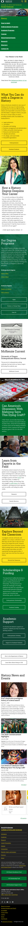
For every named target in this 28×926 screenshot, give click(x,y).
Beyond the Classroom (14, 560)
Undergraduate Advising (14, 635)
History (4, 18)
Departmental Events (8, 38)
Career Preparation (6, 843)
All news (23, 785)
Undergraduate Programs (9, 27)
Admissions (4, 834)
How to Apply (5, 23)
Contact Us (5, 49)
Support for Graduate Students (14, 642)
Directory (4, 45)
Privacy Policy (4, 912)
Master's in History (6, 289)
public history (14, 483)
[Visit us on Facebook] (2, 902)
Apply (14, 299)
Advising (3, 846)
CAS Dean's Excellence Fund (14, 872)
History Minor (5, 277)
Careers (3, 914)
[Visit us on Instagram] (10, 902)
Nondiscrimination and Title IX (8, 908)
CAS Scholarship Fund (14, 878)
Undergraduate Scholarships (14, 600)
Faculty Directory (14, 501)
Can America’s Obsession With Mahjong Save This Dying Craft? (13, 766)
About (2, 858)
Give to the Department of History (14, 656)
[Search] (22, 1)
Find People (4, 919)
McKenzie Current (14, 371)
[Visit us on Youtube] (7, 902)
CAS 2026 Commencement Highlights (11, 735)
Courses (3, 34)
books (19, 478)
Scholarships (4, 849)
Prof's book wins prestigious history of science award (12, 699)
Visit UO (14, 312)
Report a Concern (5, 906)
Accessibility (4, 910)
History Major (4, 273)
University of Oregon (7, 922)
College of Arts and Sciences (11, 829)
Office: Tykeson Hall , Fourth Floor (9, 895)
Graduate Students (14, 149)
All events (23, 818)
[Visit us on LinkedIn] (12, 902)
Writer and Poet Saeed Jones (14, 802)
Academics (3, 837)
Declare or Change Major (14, 306)
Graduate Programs (7, 30)
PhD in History (5, 292)
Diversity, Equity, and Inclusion (8, 852)
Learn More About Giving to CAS (14, 662)
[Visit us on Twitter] (4, 902)
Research (4, 41)
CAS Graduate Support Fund (14, 884)
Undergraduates (14, 142)
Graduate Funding (14, 607)
